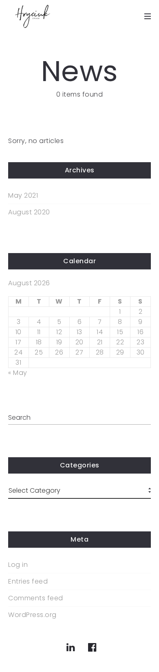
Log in (18, 565)
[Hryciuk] (32, 16)
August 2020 (29, 212)
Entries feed (28, 581)
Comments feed (35, 598)
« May (17, 372)
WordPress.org (32, 615)
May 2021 (23, 196)
